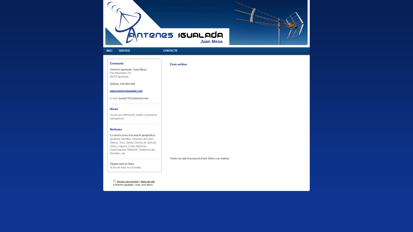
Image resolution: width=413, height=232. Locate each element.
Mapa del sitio (148, 181)
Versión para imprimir (128, 181)
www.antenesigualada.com (126, 91)
